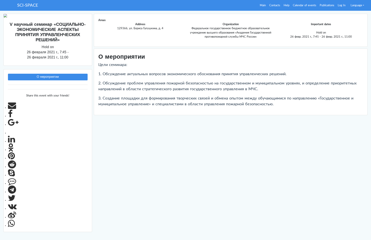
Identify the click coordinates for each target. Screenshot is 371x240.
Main (263, 5)
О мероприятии (48, 76)
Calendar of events (304, 5)
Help (286, 5)
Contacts (274, 5)
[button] (357, 5)
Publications (327, 5)
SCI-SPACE (27, 5)
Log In (341, 5)
